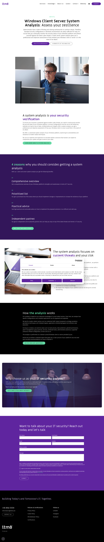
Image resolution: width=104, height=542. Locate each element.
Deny (31, 280)
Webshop (83, 4)
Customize (51, 280)
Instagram (56, 514)
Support (96, 3)
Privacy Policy (40, 472)
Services (42, 4)
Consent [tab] (31, 265)
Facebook (55, 517)
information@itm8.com (8, 511)
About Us (60, 4)
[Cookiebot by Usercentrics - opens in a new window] (76, 261)
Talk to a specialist (40, 43)
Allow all (72, 280)
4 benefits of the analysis (61, 43)
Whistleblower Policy (33, 517)
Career (68, 4)
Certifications (31, 520)
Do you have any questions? (34, 343)
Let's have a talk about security (19, 390)
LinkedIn (55, 510)
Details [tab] (52, 265)
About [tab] (73, 265)
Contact (75, 4)
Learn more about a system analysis (37, 143)
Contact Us (7, 514)
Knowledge (51, 4)
